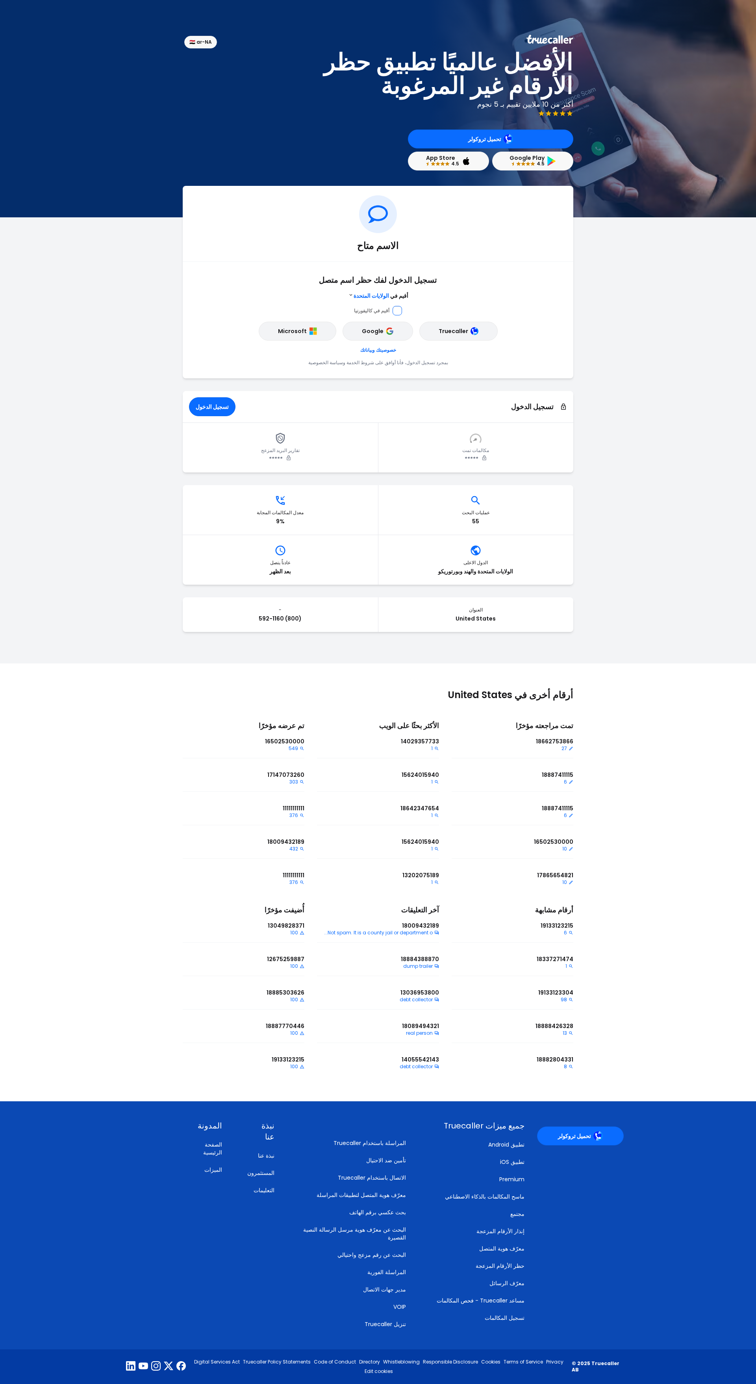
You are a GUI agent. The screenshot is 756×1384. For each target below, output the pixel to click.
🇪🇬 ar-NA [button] (200, 42)
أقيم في (381, 296)
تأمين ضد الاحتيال (386, 1160)
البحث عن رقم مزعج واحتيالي (371, 1255)
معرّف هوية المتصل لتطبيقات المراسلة (361, 1195)
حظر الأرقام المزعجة (500, 1266)
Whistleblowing (401, 1362)
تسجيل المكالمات (504, 1318)
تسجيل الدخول (212, 407)
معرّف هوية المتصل (501, 1248)
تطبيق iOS (512, 1162)
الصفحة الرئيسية (212, 1148)
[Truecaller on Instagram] (156, 1366)
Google (373, 331)
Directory (369, 1362)
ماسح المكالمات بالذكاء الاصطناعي (484, 1197)
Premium (511, 1179)
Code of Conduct (335, 1362)
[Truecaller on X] (168, 1366)
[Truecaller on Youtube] (143, 1366)
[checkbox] (258, 1131)
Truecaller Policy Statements (277, 1362)
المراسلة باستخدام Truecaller (370, 1143)
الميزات (213, 1170)
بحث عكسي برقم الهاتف (377, 1212)
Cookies (490, 1362)
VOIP (399, 1307)
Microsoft (292, 331)
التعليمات (264, 1190)
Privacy (554, 1362)
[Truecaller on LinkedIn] (130, 1366)
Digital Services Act (217, 1362)
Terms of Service (523, 1362)
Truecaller (453, 331)
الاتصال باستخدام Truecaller (372, 1178)
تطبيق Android (506, 1145)
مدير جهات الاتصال (384, 1289)
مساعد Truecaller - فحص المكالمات (480, 1300)
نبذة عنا (266, 1156)
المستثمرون (260, 1173)
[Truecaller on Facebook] (181, 1366)
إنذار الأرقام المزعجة (500, 1231)
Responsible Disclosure (450, 1362)
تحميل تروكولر (484, 139)
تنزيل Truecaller (385, 1324)
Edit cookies (379, 1371)
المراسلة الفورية (386, 1272)
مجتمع (517, 1214)
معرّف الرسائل (506, 1283)
